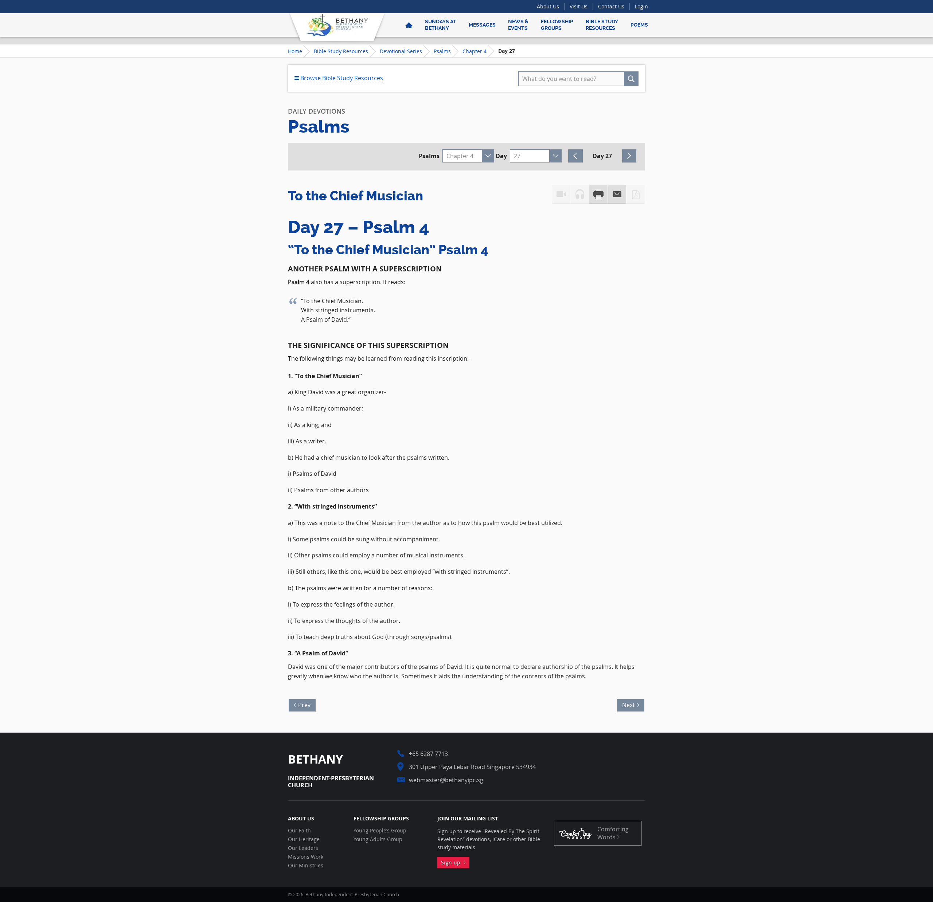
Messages (482, 25)
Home (295, 51)
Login (641, 6)
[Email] (617, 194)
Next (630, 704)
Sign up (452, 862)
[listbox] (468, 155)
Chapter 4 (474, 51)
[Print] (598, 194)
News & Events (518, 25)
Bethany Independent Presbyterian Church (337, 25)
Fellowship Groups (557, 25)
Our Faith (299, 830)
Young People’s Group (380, 830)
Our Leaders (303, 848)
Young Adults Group (378, 839)
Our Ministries (305, 865)
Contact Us (611, 6)
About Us (548, 6)
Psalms (442, 51)
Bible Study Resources (602, 25)
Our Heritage (304, 839)
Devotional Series (401, 51)
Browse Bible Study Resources (341, 78)
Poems (639, 25)
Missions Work (305, 857)
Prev (302, 704)
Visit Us (578, 6)
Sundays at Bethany (440, 25)
